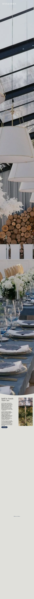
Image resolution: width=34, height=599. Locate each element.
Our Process (4, 427)
